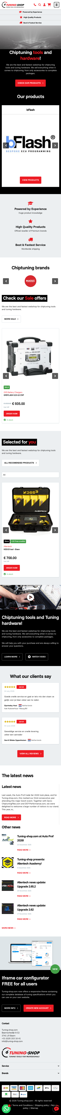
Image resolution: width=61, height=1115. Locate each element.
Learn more (10, 656)
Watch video (39, 656)
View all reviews (29, 753)
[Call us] (35, 5)
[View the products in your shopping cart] (49, 4)
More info (9, 1008)
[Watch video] (30, 597)
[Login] (44, 4)
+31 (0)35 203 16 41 (11, 1038)
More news (7, 928)
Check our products (29, 83)
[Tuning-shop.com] (13, 4)
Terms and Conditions (22, 1105)
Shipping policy (42, 1105)
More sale (10, 319)
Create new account (37, 1008)
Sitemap (34, 1108)
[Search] (39, 4)
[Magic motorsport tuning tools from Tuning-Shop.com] (30, 281)
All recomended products (19, 462)
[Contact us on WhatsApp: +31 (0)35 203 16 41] (6, 1108)
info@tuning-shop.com (12, 1041)
